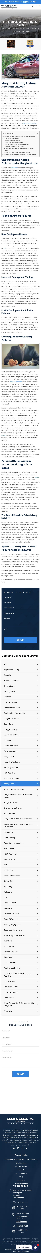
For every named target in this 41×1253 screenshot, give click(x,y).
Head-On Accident (12, 762)
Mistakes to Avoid (11, 913)
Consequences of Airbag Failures (14, 146)
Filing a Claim (9, 756)
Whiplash (8, 1011)
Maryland (14, 168)
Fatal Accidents (10, 751)
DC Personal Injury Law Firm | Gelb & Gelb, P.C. (21, 1160)
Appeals (7, 675)
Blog (21, 1177)
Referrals (21, 1170)
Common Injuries (11, 702)
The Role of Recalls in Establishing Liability (18, 152)
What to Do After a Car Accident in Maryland (19, 1004)
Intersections (9, 859)
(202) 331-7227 (20, 2)
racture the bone (16, 382)
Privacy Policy (17, 1251)
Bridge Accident (10, 802)
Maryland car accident (29, 123)
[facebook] (22, 1148)
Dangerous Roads (11, 718)
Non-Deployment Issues (13, 140)
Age (5, 664)
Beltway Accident (11, 680)
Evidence (7, 740)
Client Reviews (21, 1163)
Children (7, 697)
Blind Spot (8, 908)
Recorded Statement (13, 930)
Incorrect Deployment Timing (14, 142)
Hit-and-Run (9, 848)
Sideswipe (8, 957)
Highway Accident (11, 767)
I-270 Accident (10, 854)
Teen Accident (10, 962)
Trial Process (9, 981)
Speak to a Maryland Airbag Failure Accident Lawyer (20, 154)
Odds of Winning (11, 919)
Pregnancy (8, 832)
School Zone (9, 946)
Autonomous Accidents (14, 789)
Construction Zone (12, 707)
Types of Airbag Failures (11, 138)
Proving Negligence (12, 924)
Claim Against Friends (13, 808)
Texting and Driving (12, 968)
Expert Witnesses (11, 746)
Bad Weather (9, 813)
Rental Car (8, 881)
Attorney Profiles (21, 1166)
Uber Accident (10, 903)
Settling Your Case (11, 952)
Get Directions (18, 1198)
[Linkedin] (13, 1148)
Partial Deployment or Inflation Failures (17, 144)
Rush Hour (8, 941)
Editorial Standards (21, 1184)
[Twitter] (18, 1148)
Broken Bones (9, 686)
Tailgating (8, 892)
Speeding (8, 886)
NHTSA (3, 435)
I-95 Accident (9, 773)
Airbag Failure (9, 784)
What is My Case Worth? (14, 935)
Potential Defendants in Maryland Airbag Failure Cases (19, 149)
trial (4, 248)
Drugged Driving (10, 729)
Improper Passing (11, 778)
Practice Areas (21, 1173)
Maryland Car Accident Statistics (18, 819)
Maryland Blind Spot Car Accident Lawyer (18, 795)
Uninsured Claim (11, 987)
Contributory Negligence (14, 713)
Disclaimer (26, 1251)
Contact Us (21, 1180)
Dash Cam (8, 724)
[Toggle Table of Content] (35, 133)
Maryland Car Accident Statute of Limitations (18, 825)
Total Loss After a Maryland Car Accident (17, 974)
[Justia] (26, 1148)
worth (37, 477)
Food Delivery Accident (13, 843)
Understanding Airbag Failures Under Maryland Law (19, 136)
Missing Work (9, 691)
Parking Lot (8, 870)
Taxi (5, 897)
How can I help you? (23, 1247)
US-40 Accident (10, 992)
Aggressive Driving (11, 669)
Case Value (9, 997)
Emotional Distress (12, 735)
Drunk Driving (9, 837)
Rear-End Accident (12, 875)
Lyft (5, 865)
